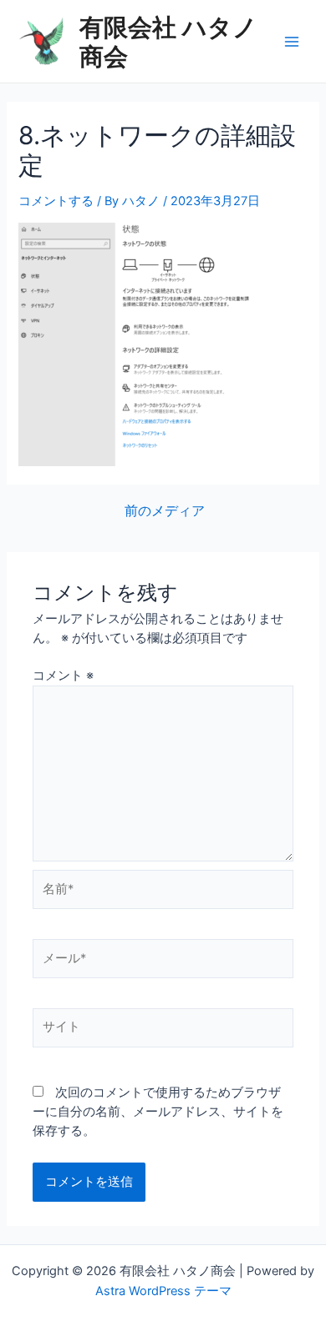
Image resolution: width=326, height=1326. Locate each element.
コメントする (56, 200)
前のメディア (165, 511)
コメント (63, 675)
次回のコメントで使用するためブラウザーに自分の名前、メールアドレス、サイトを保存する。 (158, 1112)
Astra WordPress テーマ (163, 1290)
